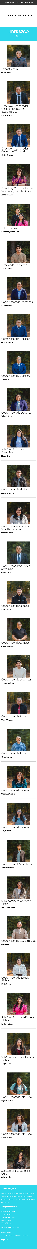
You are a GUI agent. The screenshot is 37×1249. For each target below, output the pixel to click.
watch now (29, 2)
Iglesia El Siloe (18, 15)
